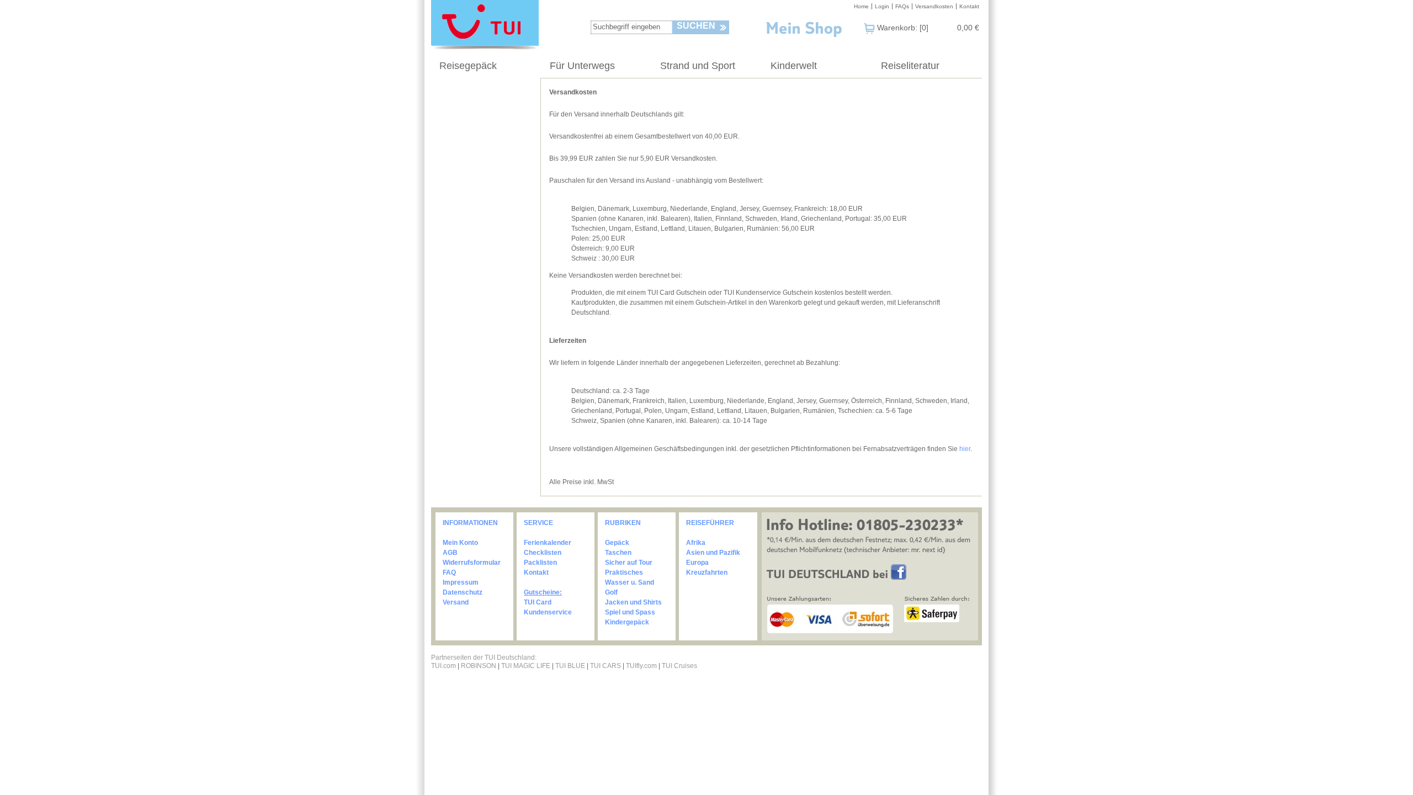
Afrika (695, 543)
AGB (450, 552)
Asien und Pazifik (713, 552)
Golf (611, 592)
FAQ (449, 572)
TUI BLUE (570, 666)
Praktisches (624, 572)
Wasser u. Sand (629, 582)
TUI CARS (605, 666)
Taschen (618, 552)
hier (964, 449)
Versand (456, 602)
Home (861, 6)
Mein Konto (460, 543)
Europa (697, 562)
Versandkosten (934, 6)
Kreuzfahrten (706, 572)
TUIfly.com (641, 666)
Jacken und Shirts (633, 602)
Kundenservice (548, 612)
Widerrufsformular (472, 562)
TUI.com (443, 666)
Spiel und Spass (630, 612)
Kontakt (969, 6)
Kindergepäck (627, 622)
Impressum (461, 582)
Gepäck (617, 543)
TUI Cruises (679, 666)
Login (882, 6)
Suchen (696, 25)
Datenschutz (462, 592)
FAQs (902, 6)
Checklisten (542, 552)
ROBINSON (478, 666)
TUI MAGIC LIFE (526, 666)
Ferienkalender (547, 543)
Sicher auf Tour (628, 562)
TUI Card (537, 602)
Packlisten (540, 562)
